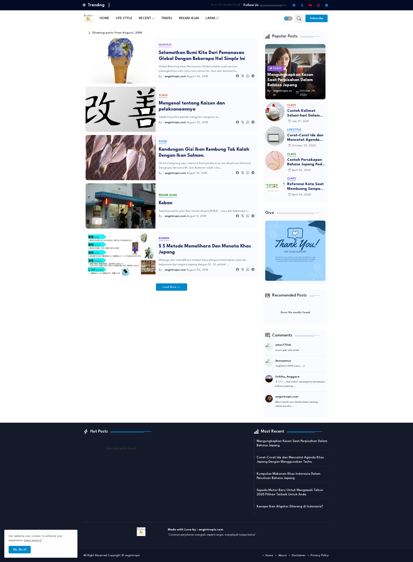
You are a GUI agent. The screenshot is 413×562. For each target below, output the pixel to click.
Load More (170, 287)
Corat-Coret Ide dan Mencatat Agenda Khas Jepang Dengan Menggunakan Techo (305, 138)
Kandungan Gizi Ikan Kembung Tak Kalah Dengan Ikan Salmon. (204, 152)
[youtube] (310, 5)
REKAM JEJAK (189, 18)
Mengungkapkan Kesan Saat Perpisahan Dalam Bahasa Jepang (292, 443)
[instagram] (319, 5)
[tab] (104, 18)
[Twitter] (242, 76)
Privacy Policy (320, 555)
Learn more (31, 540)
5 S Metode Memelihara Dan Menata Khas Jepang (205, 249)
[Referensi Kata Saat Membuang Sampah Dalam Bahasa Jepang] (275, 185)
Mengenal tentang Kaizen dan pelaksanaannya (192, 106)
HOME (104, 18)
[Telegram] (252, 76)
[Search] (299, 18)
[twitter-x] (302, 5)
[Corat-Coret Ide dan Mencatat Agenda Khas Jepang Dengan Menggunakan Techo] (275, 136)
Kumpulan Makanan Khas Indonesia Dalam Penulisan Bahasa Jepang (288, 476)
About (282, 555)
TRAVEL (167, 18)
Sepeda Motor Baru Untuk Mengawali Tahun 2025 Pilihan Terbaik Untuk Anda (290, 492)
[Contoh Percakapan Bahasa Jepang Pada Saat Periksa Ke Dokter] (275, 160)
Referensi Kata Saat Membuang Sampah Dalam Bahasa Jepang (305, 186)
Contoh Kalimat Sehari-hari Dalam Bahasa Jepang (303, 113)
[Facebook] (237, 76)
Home (269, 555)
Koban (165, 203)
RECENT (145, 18)
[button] (288, 18)
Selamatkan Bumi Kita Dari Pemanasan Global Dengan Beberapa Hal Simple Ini (202, 56)
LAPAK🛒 (213, 18)
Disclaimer (298, 555)
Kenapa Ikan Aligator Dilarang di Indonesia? (290, 506)
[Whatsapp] (247, 76)
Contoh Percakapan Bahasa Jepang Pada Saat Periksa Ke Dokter (305, 162)
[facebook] (294, 5)
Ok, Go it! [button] (19, 549)
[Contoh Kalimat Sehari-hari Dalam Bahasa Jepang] (275, 111)
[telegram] (327, 5)
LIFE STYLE (124, 18)
